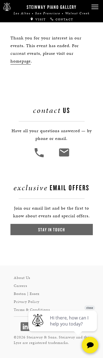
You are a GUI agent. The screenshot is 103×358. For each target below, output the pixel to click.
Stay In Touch (51, 229)
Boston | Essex (27, 293)
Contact (63, 19)
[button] (94, 7)
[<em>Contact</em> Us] (64, 156)
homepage (20, 61)
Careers (20, 285)
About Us (22, 277)
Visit (40, 19)
